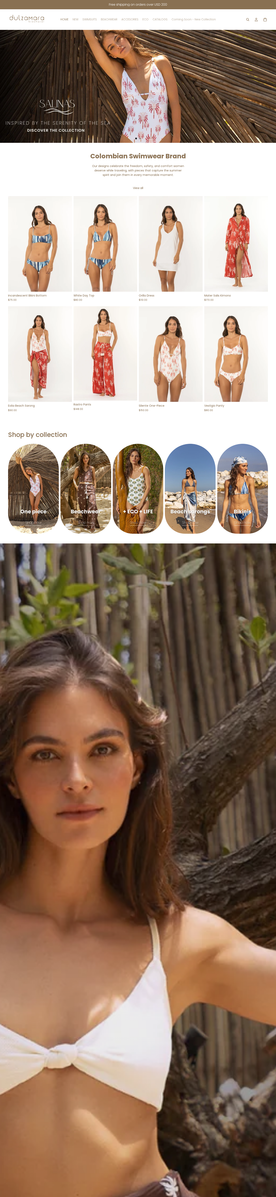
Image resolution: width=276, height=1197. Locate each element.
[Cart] (265, 19)
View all (138, 188)
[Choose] (65, 285)
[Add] (65, 395)
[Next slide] (269, 86)
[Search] (247, 19)
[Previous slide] (6, 86)
